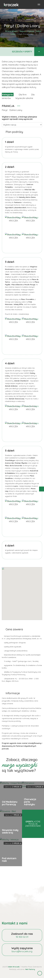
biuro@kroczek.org (22, 951)
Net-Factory (30, 969)
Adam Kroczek (13, 967)
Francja (31, 31)
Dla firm (23, 94)
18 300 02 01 (22, 936)
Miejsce (22, 31)
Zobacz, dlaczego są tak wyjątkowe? (20, 765)
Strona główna (11, 31)
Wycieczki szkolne (24, 98)
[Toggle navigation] (39, 4)
